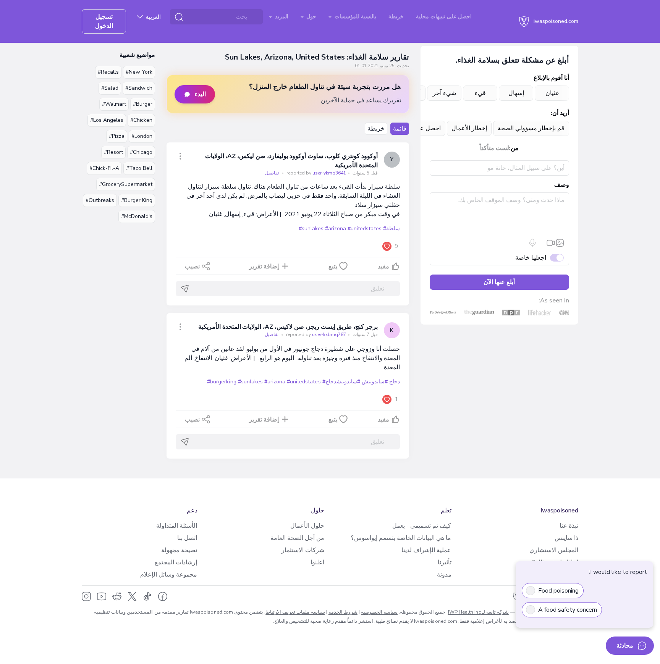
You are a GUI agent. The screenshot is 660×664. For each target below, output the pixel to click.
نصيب (192, 266)
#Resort (113, 152)
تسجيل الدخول (104, 21)
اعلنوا (317, 562)
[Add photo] (560, 242)
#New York (139, 72)
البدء (200, 94)
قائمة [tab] (399, 128)
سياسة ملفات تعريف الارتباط (295, 612)
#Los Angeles (106, 120)
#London (141, 136)
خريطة (396, 16)
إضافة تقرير (264, 266)
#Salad (109, 88)
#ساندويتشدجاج (342, 381)
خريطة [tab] (376, 128)
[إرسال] (184, 288)
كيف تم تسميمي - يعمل (421, 526)
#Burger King (136, 200)
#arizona (335, 228)
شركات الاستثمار (302, 550)
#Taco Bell (139, 168)
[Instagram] (86, 596)
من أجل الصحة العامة (297, 538)
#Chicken (141, 120)
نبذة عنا (569, 526)
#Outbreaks (100, 200)
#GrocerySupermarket (125, 184)
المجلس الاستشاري (553, 550)
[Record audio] (532, 242)
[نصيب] (180, 156)
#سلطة (391, 228)
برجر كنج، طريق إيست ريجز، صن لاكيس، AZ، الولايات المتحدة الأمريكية (288, 327)
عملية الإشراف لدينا (426, 550)
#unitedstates (364, 228)
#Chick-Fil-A (104, 168)
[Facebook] (162, 596)
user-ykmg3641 (315, 173)
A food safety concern (567, 610)
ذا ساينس (566, 538)
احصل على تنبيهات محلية (444, 16)
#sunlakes (311, 228)
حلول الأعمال (307, 526)
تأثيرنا (444, 562)
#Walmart (114, 104)
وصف (561, 185)
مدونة (444, 574)
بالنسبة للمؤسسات (354, 16)
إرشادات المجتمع (176, 562)
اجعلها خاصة (530, 258)
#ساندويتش (375, 381)
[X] (132, 596)
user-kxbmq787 (315, 334)
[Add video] (550, 242)
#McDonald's (136, 216)
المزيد (280, 16)
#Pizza (117, 136)
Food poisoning (558, 590)
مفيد (383, 266)
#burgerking (221, 381)
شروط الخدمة (343, 612)
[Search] (178, 16)
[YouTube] (101, 596)
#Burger (142, 104)
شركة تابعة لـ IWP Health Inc (478, 612)
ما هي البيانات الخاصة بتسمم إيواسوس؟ (401, 538)
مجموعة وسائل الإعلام (168, 574)
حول (310, 16)
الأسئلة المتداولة (176, 526)
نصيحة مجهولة (179, 550)
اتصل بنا (187, 538)
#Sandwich (138, 88)
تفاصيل (272, 173)
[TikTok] (147, 596)
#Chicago (141, 152)
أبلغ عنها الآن (499, 282)
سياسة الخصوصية (379, 612)
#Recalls (108, 72)
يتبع (332, 266)
